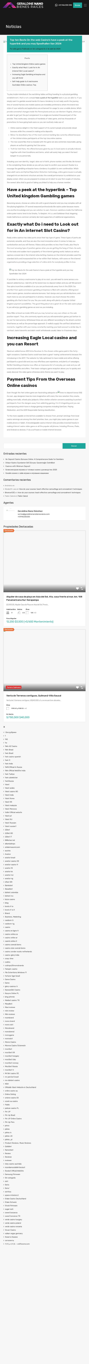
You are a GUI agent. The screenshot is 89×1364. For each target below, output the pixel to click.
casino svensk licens (13, 945)
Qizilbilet (8, 1146)
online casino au (11, 1091)
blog (6, 903)
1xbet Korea (9, 798)
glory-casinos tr (11, 986)
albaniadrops (10, 844)
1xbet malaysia (11, 805)
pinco (7, 1126)
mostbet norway (11, 1063)
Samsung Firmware (12, 1174)
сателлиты (9, 1240)
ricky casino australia (13, 1164)
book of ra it (10, 910)
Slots (7, 1185)
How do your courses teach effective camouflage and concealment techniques (50, 489)
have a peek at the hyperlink (47, 98)
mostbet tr (9, 1070)
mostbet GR (10, 1052)
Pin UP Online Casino (13, 1119)
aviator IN (9, 868)
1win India (9, 764)
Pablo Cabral (23, 496)
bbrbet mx (9, 896)
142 (6, 739)
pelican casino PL (12, 1108)
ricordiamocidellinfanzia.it (15, 1167)
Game (7, 983)
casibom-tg (9, 924)
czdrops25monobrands (14, 965)
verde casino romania (13, 1226)
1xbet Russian (10, 823)
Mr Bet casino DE (12, 1073)
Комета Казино (11, 1237)
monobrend (9, 1032)
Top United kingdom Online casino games (28, 64)
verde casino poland (13, 1223)
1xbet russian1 (10, 826)
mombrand (9, 1018)
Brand (7, 913)
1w (6, 743)
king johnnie (10, 997)
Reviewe (8, 1157)
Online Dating (10, 1094)
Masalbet (8, 1004)
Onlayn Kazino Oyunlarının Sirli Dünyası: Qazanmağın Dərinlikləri (30, 463)
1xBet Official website (13, 812)
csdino (7, 962)
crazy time (9, 959)
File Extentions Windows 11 (16, 972)
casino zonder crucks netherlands (18, 952)
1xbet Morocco (11, 809)
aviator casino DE (12, 861)
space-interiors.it (12, 1195)
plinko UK (8, 1136)
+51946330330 (24, 517)
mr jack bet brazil (12, 1077)
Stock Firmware (11, 1206)
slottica (8, 1192)
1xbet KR (8, 802)
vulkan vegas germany (14, 1233)
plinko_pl (8, 1139)
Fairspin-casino (11, 969)
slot (6, 1181)
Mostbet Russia (11, 1066)
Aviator (8, 854)
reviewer (8, 1160)
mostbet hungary (12, 1056)
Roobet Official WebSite (14, 1171)
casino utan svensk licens (15, 948)
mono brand (10, 1021)
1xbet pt (8, 816)
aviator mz (9, 875)
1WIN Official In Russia (13, 767)
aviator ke (9, 872)
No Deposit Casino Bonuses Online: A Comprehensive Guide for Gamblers (34, 459)
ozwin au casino (11, 1101)
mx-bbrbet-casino (12, 1080)
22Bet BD (9, 833)
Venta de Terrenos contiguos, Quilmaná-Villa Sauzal (33, 695)
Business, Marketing (13, 917)
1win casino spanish (13, 757)
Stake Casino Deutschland (15, 1199)
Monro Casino (10, 1042)
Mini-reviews (10, 1014)
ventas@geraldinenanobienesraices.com (34, 514)
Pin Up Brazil (10, 1115)
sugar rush (9, 1209)
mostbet (8, 1049)
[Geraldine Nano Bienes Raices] (22, 8)
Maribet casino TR (12, 1000)
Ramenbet (9, 1150)
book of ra (9, 906)
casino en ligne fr (12, 931)
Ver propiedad (44, 580)
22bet (7, 830)
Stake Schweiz (11, 1202)
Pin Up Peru (9, 1122)
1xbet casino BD (11, 791)
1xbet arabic (10, 788)
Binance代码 (10, 493)
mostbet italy (10, 1059)
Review (8, 1153)
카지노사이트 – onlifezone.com (17, 1244)
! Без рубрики (10, 732)
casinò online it (11, 941)
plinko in (8, 1133)
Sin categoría (38, 49)
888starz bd (10, 840)
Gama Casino (10, 979)
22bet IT (8, 837)
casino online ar (11, 938)
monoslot (9, 1039)
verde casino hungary (13, 1220)
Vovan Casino (10, 1230)
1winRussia (9, 781)
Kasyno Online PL (12, 993)
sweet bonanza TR (12, 1216)
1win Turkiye (9, 774)
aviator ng (9, 878)
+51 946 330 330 (65, 5)
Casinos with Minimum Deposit (17, 466)
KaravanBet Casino (12, 990)
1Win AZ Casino (11, 746)
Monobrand (9, 1028)
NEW (7, 1084)
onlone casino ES (12, 1098)
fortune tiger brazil (12, 976)
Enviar (77, 5)
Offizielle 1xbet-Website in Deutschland (20, 1087)
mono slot (9, 1025)
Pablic (7, 1105)
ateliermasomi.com (12, 847)
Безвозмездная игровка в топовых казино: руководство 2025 (31, 470)
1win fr (7, 760)
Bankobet (9, 885)
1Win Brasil (9, 750)
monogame (9, 1035)
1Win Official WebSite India (15, 771)
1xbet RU (8, 819)
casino (7, 927)
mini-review (9, 1011)
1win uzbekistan (11, 778)
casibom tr (9, 920)
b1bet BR (8, 882)
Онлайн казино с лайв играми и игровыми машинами (27, 473)
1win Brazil (9, 753)
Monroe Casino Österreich (15, 1046)
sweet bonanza (11, 1213)
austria (7, 851)
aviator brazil (10, 858)
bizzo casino (10, 899)
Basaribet (9, 889)
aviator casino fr (11, 865)
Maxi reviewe (10, 1007)
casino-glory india (12, 955)
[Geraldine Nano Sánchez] (10, 518)
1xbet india (9, 795)
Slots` (7, 1188)
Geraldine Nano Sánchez (30, 511)
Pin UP (7, 1112)
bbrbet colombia (11, 892)
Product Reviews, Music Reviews (18, 1143)
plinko (7, 1129)
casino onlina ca (11, 934)
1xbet (7, 785)
